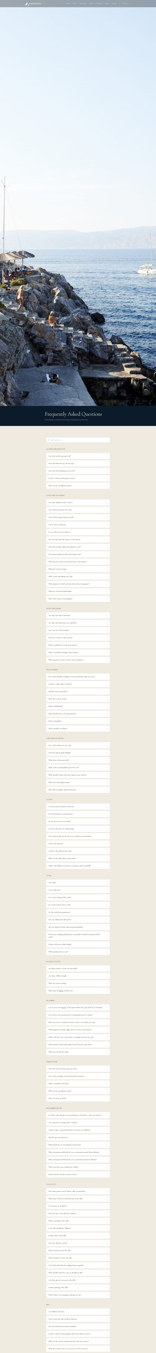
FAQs (107, 3)
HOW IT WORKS (95, 3)
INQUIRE (125, 3)
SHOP (114, 3)
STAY (75, 3)
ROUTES (83, 3)
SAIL (68, 3)
